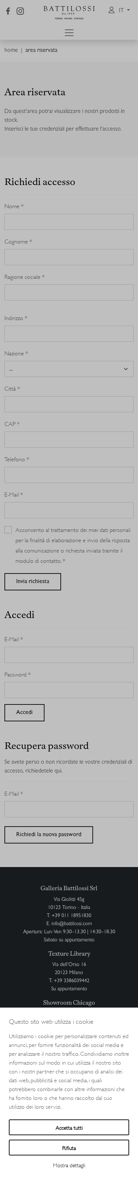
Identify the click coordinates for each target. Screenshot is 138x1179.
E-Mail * (13, 494)
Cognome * (18, 240)
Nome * (14, 205)
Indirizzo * (16, 317)
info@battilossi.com (72, 924)
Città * (12, 388)
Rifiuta (69, 1147)
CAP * (12, 423)
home (11, 51)
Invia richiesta (32, 582)
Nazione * (16, 352)
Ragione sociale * (24, 276)
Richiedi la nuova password (48, 835)
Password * (17, 673)
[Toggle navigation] (69, 33)
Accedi (24, 713)
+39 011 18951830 (71, 916)
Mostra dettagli (69, 1165)
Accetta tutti (69, 1127)
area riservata (41, 51)
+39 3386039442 (71, 981)
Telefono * (16, 458)
